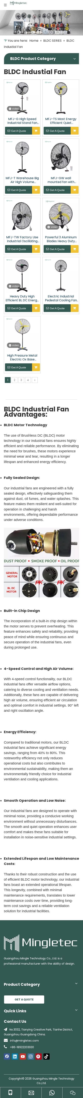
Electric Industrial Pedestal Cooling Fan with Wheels (61, 298)
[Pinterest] (39, 1056)
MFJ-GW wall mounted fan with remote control (60, 180)
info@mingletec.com (24, 1041)
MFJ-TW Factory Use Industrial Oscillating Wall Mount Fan (22, 239)
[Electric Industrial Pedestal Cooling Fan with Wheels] (61, 275)
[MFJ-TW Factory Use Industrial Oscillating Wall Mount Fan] (22, 216)
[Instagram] (31, 1056)
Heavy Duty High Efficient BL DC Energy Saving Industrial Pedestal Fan (22, 298)
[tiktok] (46, 1056)
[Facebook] (7, 1056)
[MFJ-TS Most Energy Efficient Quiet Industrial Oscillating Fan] (61, 97)
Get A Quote (18, 130)
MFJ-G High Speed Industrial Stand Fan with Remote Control (22, 121)
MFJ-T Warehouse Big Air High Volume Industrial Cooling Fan (22, 180)
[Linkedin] (15, 1056)
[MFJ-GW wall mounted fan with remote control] (61, 157)
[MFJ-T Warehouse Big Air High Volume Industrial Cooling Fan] (22, 157)
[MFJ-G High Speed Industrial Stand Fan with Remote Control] (22, 97)
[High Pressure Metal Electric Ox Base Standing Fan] (22, 334)
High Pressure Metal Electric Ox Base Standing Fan (22, 357)
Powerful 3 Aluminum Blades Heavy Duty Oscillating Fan (61, 239)
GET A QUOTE (24, 999)
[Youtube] (23, 1056)
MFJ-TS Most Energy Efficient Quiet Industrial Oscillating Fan (60, 121)
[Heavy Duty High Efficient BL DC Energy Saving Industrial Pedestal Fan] (22, 275)
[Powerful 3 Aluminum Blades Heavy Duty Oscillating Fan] (61, 216)
